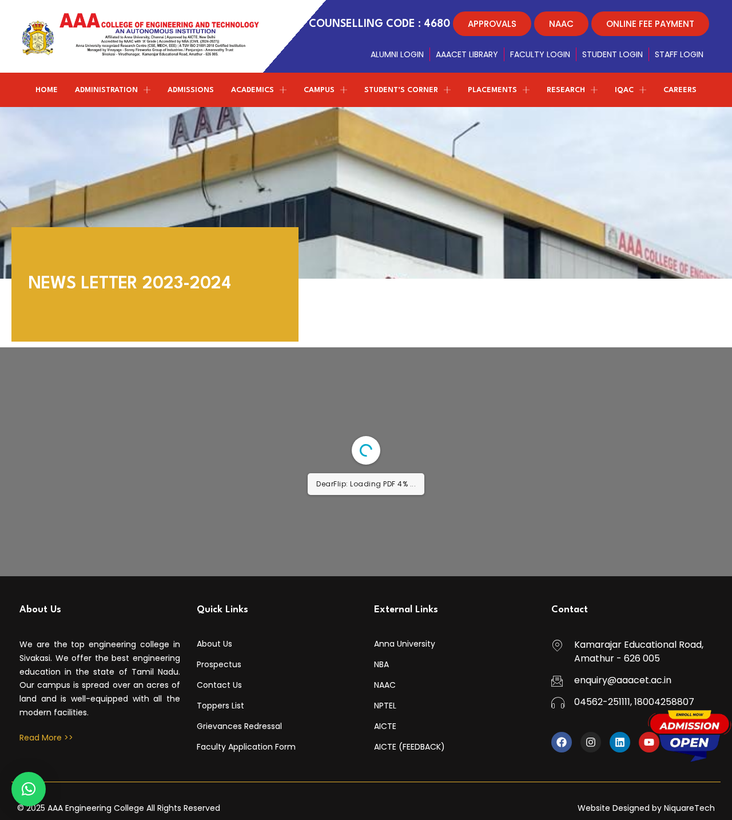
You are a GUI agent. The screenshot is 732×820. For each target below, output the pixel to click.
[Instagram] (590, 742)
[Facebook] (561, 742)
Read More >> (46, 737)
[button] (28, 789)
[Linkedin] (620, 742)
